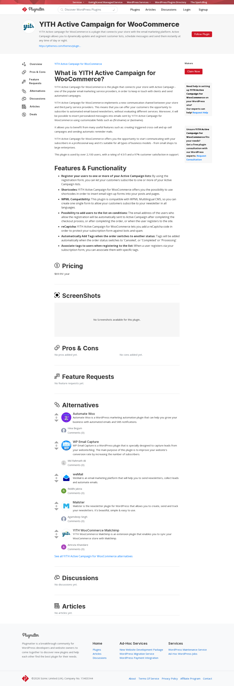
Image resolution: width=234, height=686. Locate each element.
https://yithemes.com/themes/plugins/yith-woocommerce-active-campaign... (60, 46)
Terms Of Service (148, 678)
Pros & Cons (38, 72)
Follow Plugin (202, 34)
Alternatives (37, 91)
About (132, 678)
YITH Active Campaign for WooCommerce (78, 63)
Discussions (168, 9)
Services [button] (77, 2)
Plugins (135, 9)
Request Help (200, 112)
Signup (203, 9)
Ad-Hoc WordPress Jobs (182, 653)
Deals (33, 114)
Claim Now (193, 71)
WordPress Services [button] (138, 2)
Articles (150, 9)
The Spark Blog (198, 2)
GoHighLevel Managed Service (105, 2)
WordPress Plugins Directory (170, 2)
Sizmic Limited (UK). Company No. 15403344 (67, 678)
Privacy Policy (170, 678)
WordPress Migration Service (137, 653)
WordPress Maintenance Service (187, 649)
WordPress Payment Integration (139, 657)
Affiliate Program (190, 678)
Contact (207, 678)
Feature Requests (35, 81)
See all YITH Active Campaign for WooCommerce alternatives (93, 556)
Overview (36, 64)
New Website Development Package (141, 649)
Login (186, 9)
